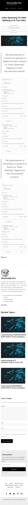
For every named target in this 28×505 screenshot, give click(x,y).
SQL (6, 483)
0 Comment (15, 32)
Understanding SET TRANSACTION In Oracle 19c (12, 361)
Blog (6, 8)
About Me (13, 8)
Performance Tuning (14, 27)
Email (2, 428)
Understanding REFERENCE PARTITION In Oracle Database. (13, 387)
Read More (4, 305)
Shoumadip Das (14, 25)
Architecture (19, 483)
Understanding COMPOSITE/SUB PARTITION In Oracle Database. (13, 336)
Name (2, 422)
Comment (3, 406)
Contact (20, 8)
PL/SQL (11, 483)
